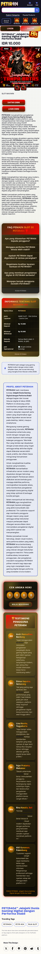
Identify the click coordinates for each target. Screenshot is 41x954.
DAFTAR (31, 28)
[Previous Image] (2, 67)
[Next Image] (39, 67)
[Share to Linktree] (19, 948)
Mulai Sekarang (20, 604)
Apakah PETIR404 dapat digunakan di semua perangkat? (20, 257)
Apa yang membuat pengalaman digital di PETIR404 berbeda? (20, 274)
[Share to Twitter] (6, 948)
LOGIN (10, 28)
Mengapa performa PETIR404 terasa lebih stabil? (20, 248)
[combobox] (18, 10)
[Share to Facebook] (12, 948)
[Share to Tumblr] (38, 948)
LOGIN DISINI (13, 109)
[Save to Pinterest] (25, 948)
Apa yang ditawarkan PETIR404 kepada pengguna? (20, 239)
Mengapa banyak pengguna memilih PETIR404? (20, 282)
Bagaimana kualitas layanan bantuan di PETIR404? (20, 265)
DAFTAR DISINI (14, 102)
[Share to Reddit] (31, 948)
